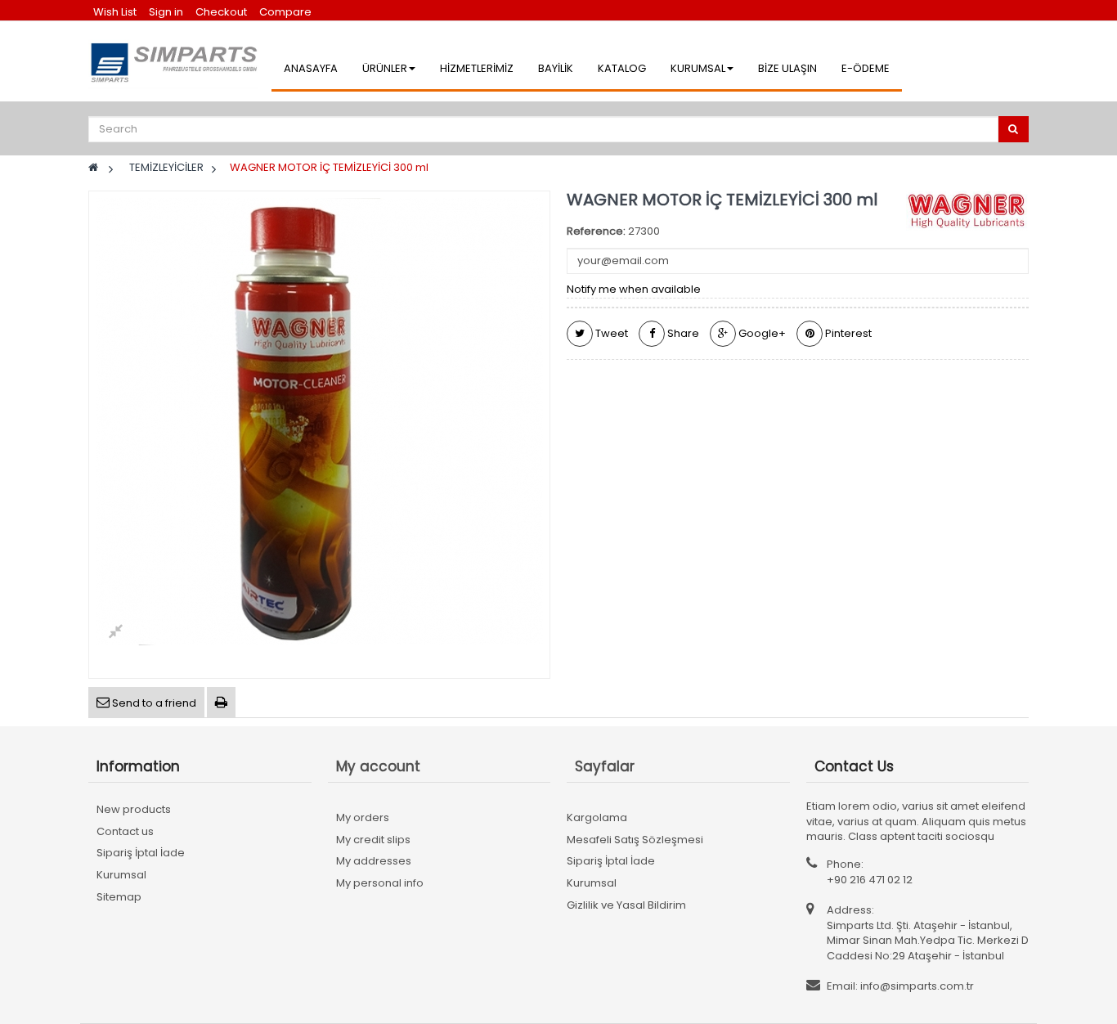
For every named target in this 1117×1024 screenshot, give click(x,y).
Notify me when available (634, 289)
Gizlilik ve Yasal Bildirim (626, 905)
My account (378, 766)
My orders (362, 817)
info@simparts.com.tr (917, 986)
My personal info (380, 883)
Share (682, 333)
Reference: (596, 231)
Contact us (125, 831)
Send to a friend (153, 703)
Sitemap (118, 897)
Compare (285, 12)
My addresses (373, 861)
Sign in (167, 12)
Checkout (221, 12)
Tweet (610, 333)
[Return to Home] (93, 167)
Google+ (761, 333)
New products (133, 809)
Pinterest (847, 333)
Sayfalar (605, 766)
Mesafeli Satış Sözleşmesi (635, 839)
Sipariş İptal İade (140, 852)
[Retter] (175, 61)
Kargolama (597, 817)
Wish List (115, 12)
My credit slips (373, 839)
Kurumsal (121, 875)
